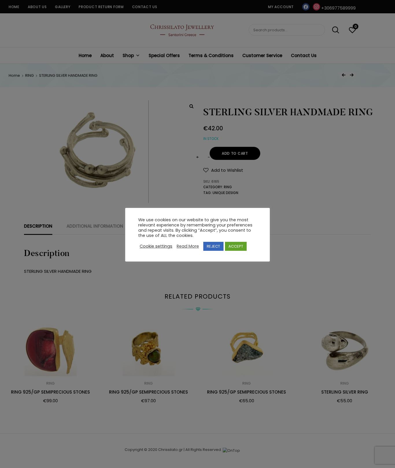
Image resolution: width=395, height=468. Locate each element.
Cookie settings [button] (156, 246)
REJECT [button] (213, 246)
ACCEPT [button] (235, 246)
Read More (188, 246)
